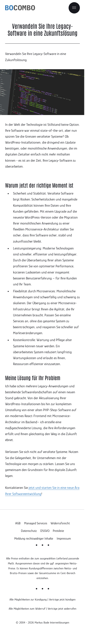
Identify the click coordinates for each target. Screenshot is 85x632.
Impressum (64, 538)
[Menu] (74, 7)
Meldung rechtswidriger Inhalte (33, 538)
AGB (18, 523)
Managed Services (35, 523)
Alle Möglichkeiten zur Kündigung (28, 599)
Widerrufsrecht (60, 523)
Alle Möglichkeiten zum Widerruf (27, 608)
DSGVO (44, 531)
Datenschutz (29, 531)
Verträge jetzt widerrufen (62, 608)
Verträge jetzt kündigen (62, 599)
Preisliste (58, 531)
